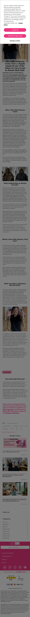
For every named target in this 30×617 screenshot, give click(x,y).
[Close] (28, 2)
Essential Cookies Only (15, 36)
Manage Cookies (15, 40)
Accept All (15, 30)
